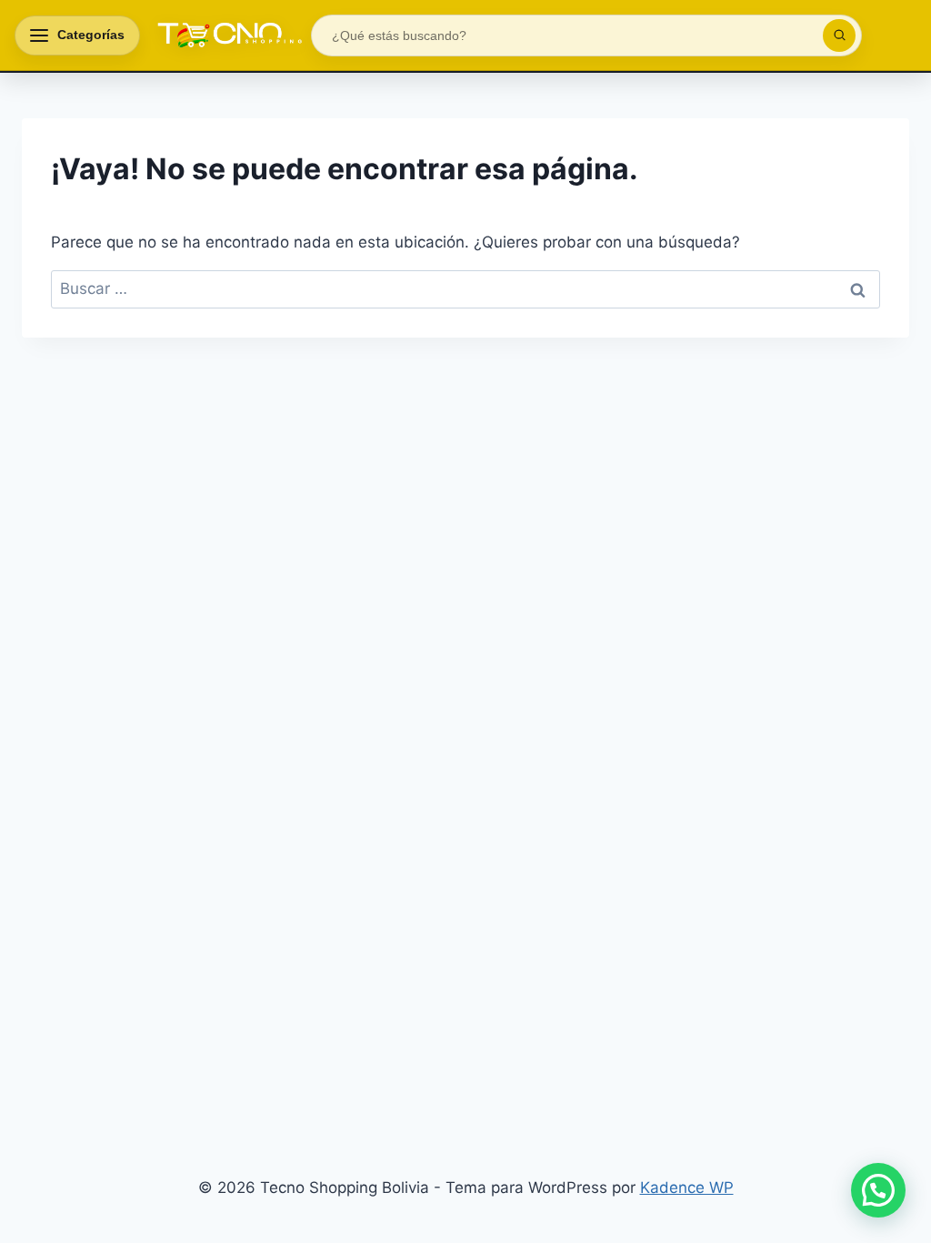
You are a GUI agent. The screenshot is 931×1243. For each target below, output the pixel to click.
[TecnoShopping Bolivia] (225, 35)
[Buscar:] (465, 288)
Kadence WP (687, 1187)
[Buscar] (839, 35)
